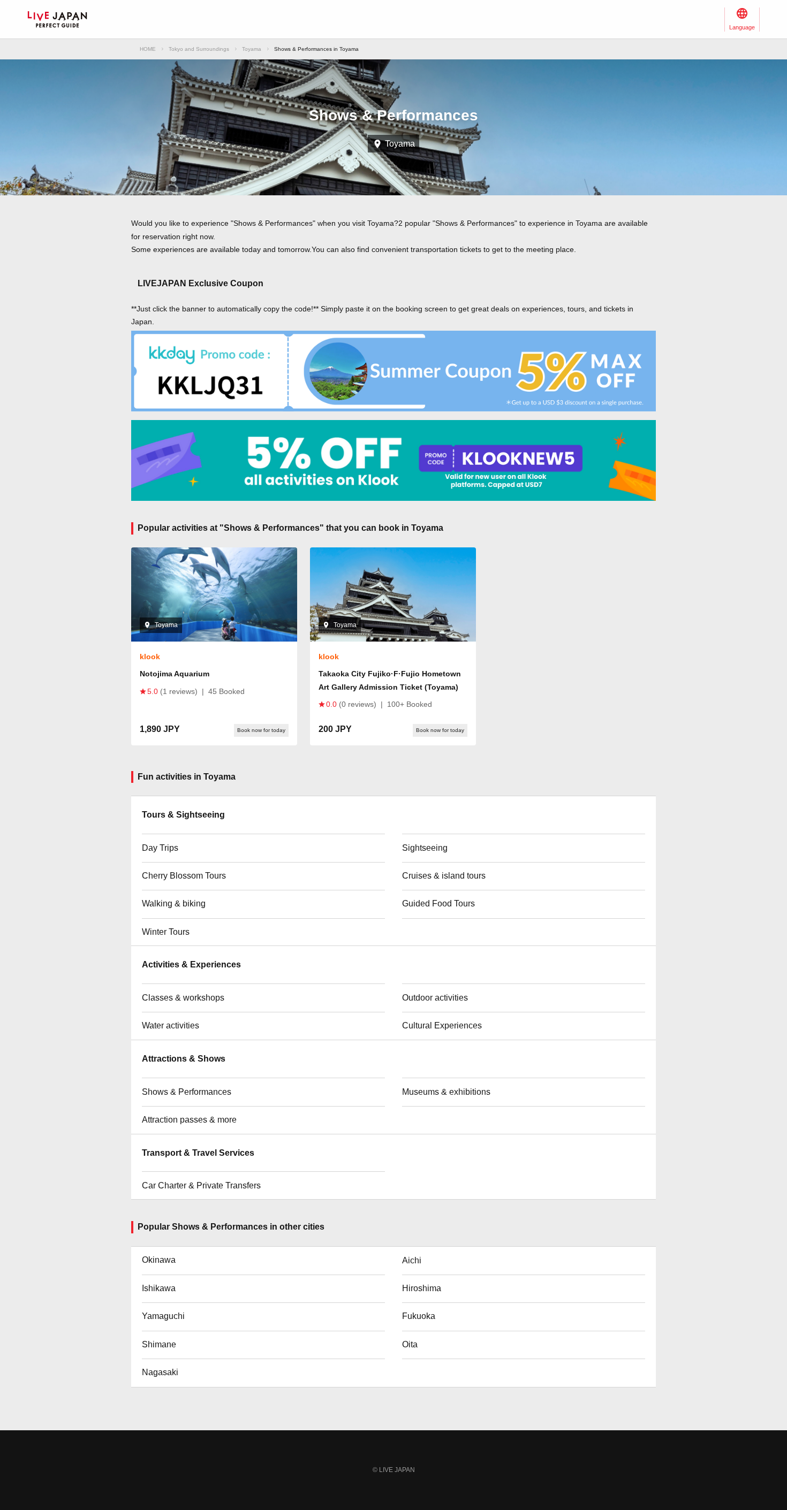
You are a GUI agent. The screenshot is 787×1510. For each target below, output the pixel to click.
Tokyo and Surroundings (199, 49)
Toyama (251, 49)
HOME (148, 49)
